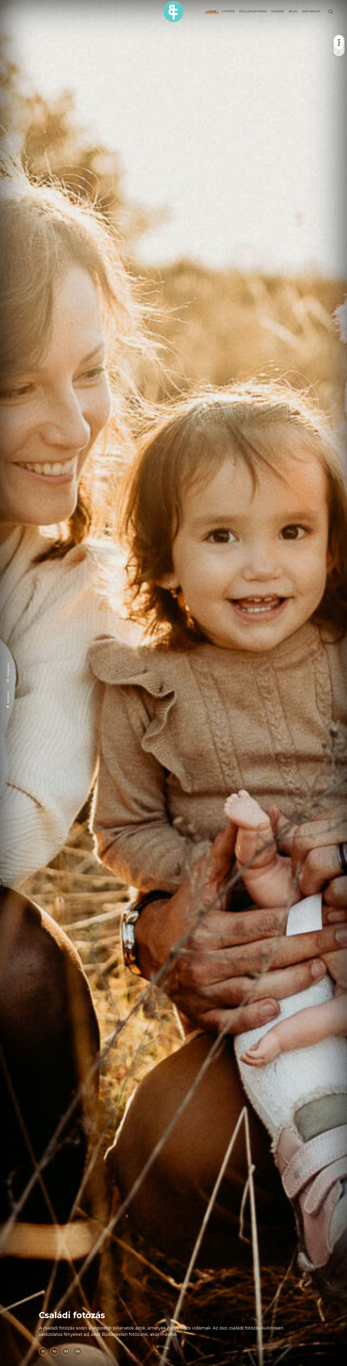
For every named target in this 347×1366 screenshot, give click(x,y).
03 (66, 1351)
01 (43, 1351)
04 (78, 1351)
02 (55, 1351)
